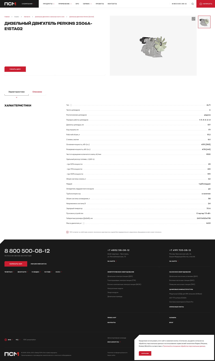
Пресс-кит (112, 317)
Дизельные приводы (115, 296)
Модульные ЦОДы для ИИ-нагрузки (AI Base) (185, 294)
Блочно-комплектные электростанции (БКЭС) (124, 284)
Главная (7, 17)
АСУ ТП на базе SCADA (177, 298)
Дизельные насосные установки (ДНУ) (183, 276)
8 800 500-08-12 (27, 251)
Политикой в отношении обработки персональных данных (184, 346)
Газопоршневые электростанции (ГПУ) (122, 280)
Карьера (172, 317)
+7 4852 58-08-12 (118, 250)
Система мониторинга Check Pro (181, 302)
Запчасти (27, 17)
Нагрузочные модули (115, 288)
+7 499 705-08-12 (180, 250)
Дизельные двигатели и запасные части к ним (49, 17)
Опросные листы (176, 307)
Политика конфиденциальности (117, 353)
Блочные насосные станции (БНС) (181, 280)
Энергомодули (113, 292)
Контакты (112, 322)
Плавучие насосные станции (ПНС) (182, 284)
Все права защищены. (50, 353)
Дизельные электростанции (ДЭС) (120, 276)
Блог (171, 322)
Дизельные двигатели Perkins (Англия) (81, 17)
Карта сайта (111, 355)
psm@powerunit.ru (39, 264)
